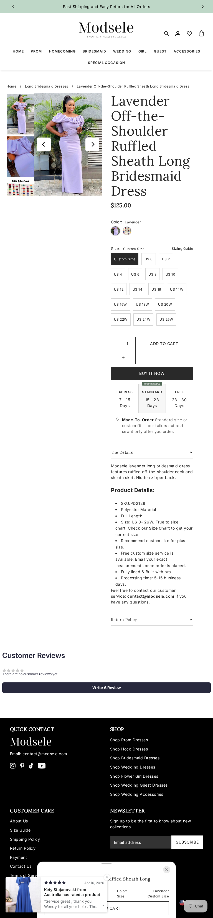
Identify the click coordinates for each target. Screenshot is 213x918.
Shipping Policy (25, 839)
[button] (106, 687)
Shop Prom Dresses (129, 739)
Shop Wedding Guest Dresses (139, 785)
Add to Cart (164, 343)
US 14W (176, 289)
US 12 (119, 289)
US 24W (143, 319)
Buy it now (151, 373)
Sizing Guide (182, 248)
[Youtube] (42, 765)
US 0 (148, 259)
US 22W (121, 319)
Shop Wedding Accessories (136, 794)
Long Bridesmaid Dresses (46, 86)
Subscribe (187, 842)
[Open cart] (201, 33)
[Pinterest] (22, 765)
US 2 (166, 259)
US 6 (135, 274)
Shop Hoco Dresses (129, 749)
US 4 (118, 274)
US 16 (156, 289)
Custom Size (125, 259)
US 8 (152, 274)
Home (11, 86)
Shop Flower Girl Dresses (134, 776)
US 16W (120, 304)
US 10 (171, 274)
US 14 (138, 289)
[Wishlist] (189, 33)
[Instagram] (13, 765)
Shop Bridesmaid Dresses (135, 757)
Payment (18, 857)
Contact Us (21, 866)
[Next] (202, 7)
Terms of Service (26, 875)
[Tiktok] (31, 765)
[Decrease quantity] (119, 343)
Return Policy (23, 848)
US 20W (165, 304)
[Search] (166, 34)
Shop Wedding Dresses (132, 767)
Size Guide (20, 830)
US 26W (166, 319)
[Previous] (13, 7)
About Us (19, 821)
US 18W (142, 304)
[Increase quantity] (123, 357)
